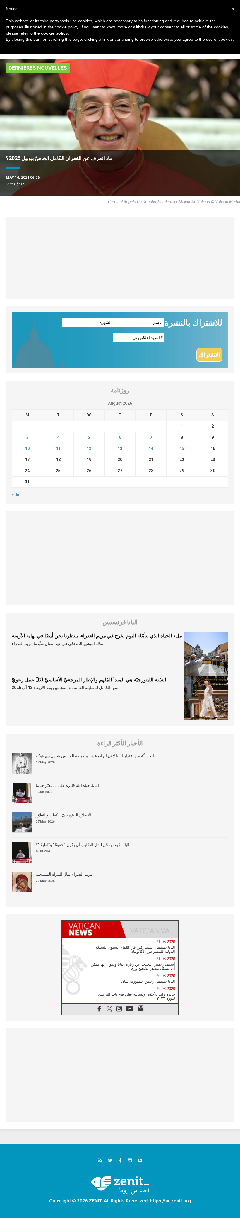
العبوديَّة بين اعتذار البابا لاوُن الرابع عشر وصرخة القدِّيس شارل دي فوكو (95, 755)
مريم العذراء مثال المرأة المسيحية (64, 874)
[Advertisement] (120, 258)
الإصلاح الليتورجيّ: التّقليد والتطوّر (63, 815)
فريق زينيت (15, 183)
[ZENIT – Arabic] (120, 1185)
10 (27, 448)
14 (151, 448)
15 (181, 448)
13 (120, 448)
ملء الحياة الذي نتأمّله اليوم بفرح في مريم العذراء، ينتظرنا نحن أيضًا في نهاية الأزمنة (97, 636)
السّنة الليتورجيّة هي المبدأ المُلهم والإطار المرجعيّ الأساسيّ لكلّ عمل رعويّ (89, 680)
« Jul (16, 495)
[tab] (91, 929)
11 (58, 448)
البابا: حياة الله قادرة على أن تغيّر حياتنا (67, 785)
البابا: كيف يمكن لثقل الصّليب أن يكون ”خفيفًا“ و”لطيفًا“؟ (82, 844)
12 (89, 448)
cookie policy (54, 33)
